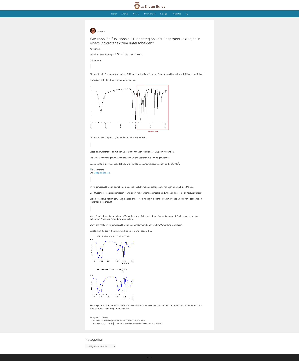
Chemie (125, 14)
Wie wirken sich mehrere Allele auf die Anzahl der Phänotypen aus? (119, 320)
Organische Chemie (100, 318)
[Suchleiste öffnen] (186, 13)
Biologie (163, 14)
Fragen (114, 14)
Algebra (136, 14)
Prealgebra (176, 14)
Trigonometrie (150, 14)
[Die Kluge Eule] (149, 5)
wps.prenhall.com (102, 173)
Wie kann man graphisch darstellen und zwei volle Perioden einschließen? (127, 323)
